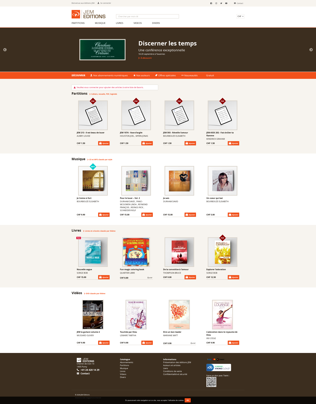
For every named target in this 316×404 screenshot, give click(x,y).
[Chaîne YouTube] (226, 3)
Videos (138, 23)
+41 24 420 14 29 (90, 369)
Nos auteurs (143, 75)
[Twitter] (221, 3)
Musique (100, 23)
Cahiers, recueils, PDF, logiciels (104, 94)
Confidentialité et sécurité (175, 374)
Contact (85, 373)
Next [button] (311, 50)
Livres (119, 23)
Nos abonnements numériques (110, 75)
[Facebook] (211, 3)
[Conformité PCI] (222, 367)
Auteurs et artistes (171, 365)
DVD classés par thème (95, 293)
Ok (188, 400)
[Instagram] (216, 3)
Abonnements (126, 362)
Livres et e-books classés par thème (100, 231)
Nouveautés (191, 75)
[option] (158, 50)
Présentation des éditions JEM (177, 362)
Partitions (78, 23)
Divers (156, 23)
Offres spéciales (167, 75)
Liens (165, 368)
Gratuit (210, 75)
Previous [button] (5, 50)
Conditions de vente (172, 371)
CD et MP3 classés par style (100, 159)
